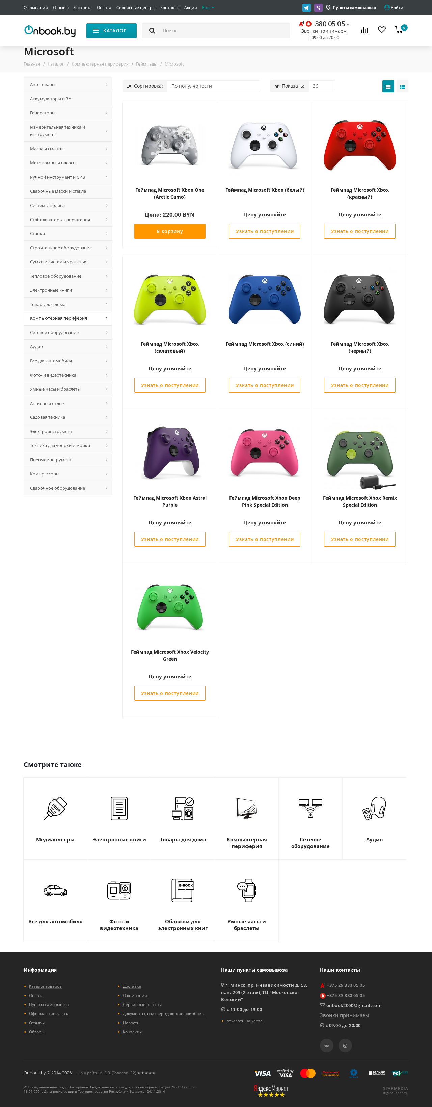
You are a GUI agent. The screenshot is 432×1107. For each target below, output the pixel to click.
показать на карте (244, 1020)
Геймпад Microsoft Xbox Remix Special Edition (360, 501)
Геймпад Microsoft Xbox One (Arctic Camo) (169, 193)
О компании (36, 7)
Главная (32, 64)
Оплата (104, 7)
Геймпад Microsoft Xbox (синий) (265, 344)
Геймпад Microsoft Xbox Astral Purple (170, 501)
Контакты (169, 7)
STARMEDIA (395, 1088)
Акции (190, 7)
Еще (207, 7)
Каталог (56, 64)
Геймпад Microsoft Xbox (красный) (360, 193)
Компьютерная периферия (100, 64)
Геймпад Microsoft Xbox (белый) (264, 190)
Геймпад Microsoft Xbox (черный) (360, 347)
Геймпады (146, 64)
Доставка (83, 7)
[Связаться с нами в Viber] (318, 7)
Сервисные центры (135, 7)
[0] (398, 30)
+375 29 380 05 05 (346, 985)
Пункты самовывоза (354, 7)
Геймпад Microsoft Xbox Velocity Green (170, 655)
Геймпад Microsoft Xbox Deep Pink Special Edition (264, 501)
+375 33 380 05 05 (346, 995)
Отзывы (61, 7)
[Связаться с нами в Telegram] (306, 7)
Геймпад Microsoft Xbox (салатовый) (170, 347)
